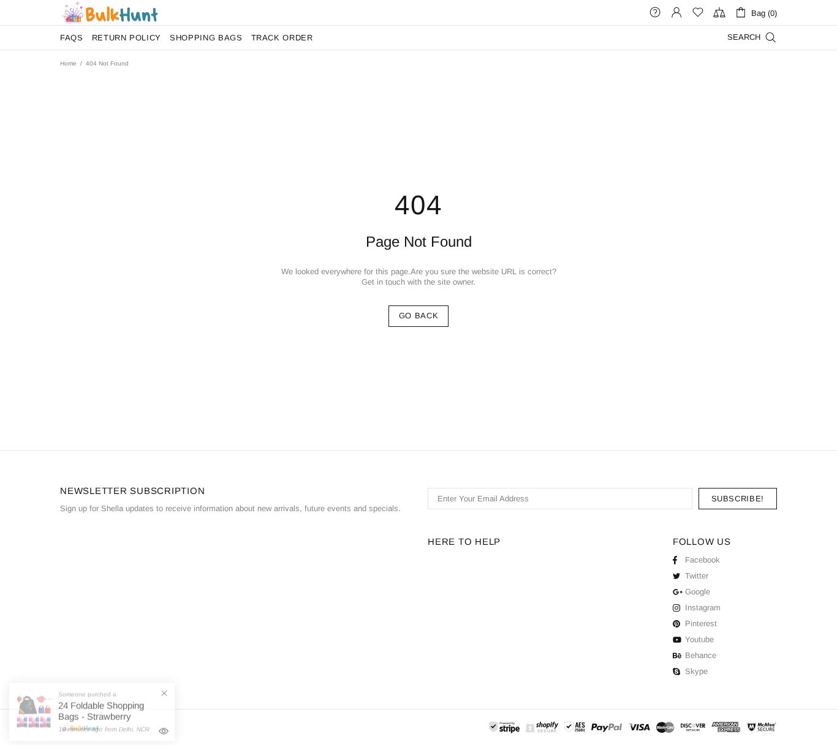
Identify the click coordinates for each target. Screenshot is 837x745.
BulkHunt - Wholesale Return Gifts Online (109, 12)
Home (68, 63)
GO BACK (419, 315)
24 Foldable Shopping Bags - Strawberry (101, 705)
